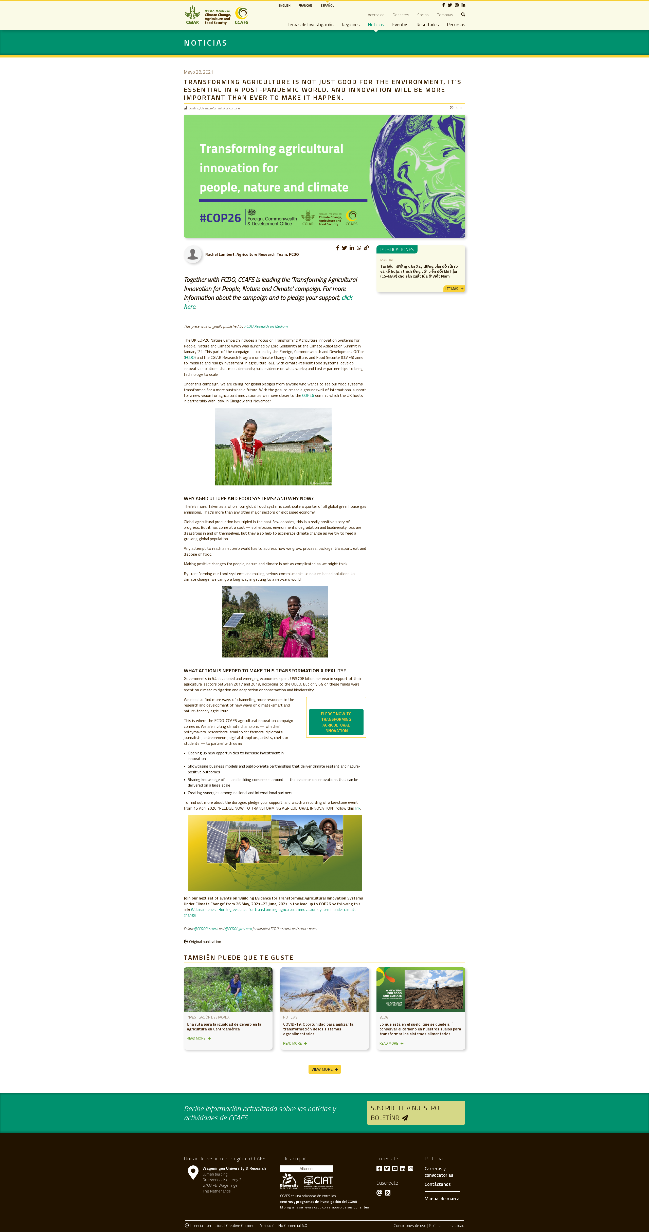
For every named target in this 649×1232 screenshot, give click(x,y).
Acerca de (376, 15)
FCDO (190, 357)
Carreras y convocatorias (439, 1172)
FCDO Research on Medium (265, 326)
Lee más (451, 288)
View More (322, 1069)
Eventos (400, 24)
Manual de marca (442, 1198)
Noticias (376, 24)
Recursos (456, 24)
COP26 (308, 395)
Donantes (401, 15)
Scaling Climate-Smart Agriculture (214, 108)
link (357, 808)
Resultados (428, 24)
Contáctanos (438, 1184)
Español (327, 5)
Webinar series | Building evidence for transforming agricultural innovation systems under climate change (270, 912)
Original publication (205, 941)
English (285, 5)
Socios (423, 15)
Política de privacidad (446, 1225)
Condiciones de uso (410, 1225)
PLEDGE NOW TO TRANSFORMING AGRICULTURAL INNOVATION (336, 722)
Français (306, 5)
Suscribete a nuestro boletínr (405, 1112)
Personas (445, 15)
